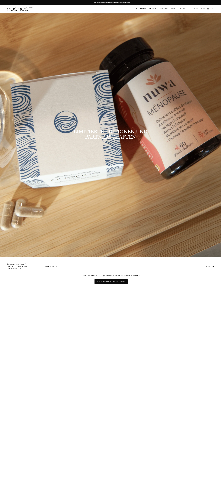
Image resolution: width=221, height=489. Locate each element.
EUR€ (193, 9)
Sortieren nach (50, 266)
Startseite (10, 264)
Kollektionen (20, 264)
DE (201, 9)
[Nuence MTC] (21, 8)
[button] (173, 9)
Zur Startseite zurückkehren (111, 282)
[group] (110, 2)
